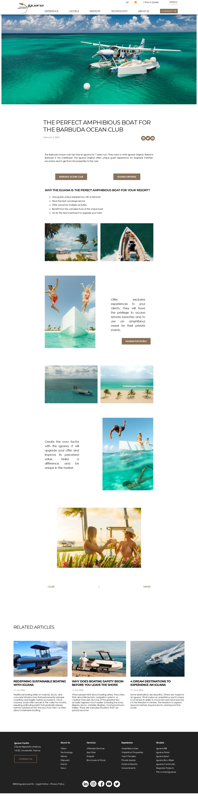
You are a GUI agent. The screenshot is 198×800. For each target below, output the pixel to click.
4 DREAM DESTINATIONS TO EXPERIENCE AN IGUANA (150, 683)
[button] (143, 138)
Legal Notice (42, 783)
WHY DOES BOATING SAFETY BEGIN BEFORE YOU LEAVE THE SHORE (97, 683)
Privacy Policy (57, 783)
